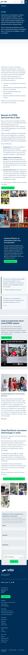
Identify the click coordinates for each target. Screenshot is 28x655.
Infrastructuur (4, 619)
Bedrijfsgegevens (4, 649)
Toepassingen (4, 604)
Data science (4, 624)
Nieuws (2, 636)
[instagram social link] (11, 582)
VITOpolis (3, 631)
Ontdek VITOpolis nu (10, 261)
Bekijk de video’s (6, 338)
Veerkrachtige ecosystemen (7, 612)
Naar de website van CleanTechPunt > (14, 479)
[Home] (3, 2)
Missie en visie (4, 640)
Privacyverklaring (21, 649)
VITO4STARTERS (5, 606)
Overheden (3, 609)
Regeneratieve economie (7, 611)
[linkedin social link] (7, 582)
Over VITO (3, 634)
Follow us (3, 582)
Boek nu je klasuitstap (8, 188)
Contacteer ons (5, 596)
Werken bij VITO (5, 638)
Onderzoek (3, 617)
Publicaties (3, 623)
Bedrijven (3, 600)
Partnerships (4, 642)
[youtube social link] (13, 582)
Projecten (3, 621)
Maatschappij (4, 628)
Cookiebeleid (3, 651)
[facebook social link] (9, 582)
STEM (2, 630)
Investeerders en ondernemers (8, 602)
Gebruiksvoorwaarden (13, 649)
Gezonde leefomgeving (6, 614)
